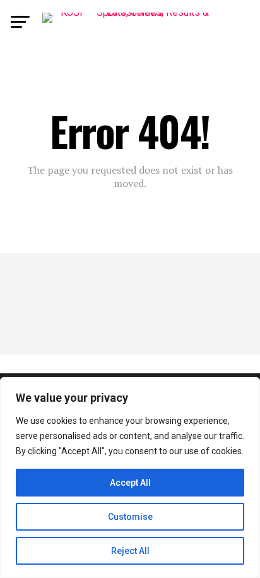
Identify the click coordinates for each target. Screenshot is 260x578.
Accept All (130, 483)
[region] (130, 477)
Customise (130, 517)
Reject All (130, 551)
